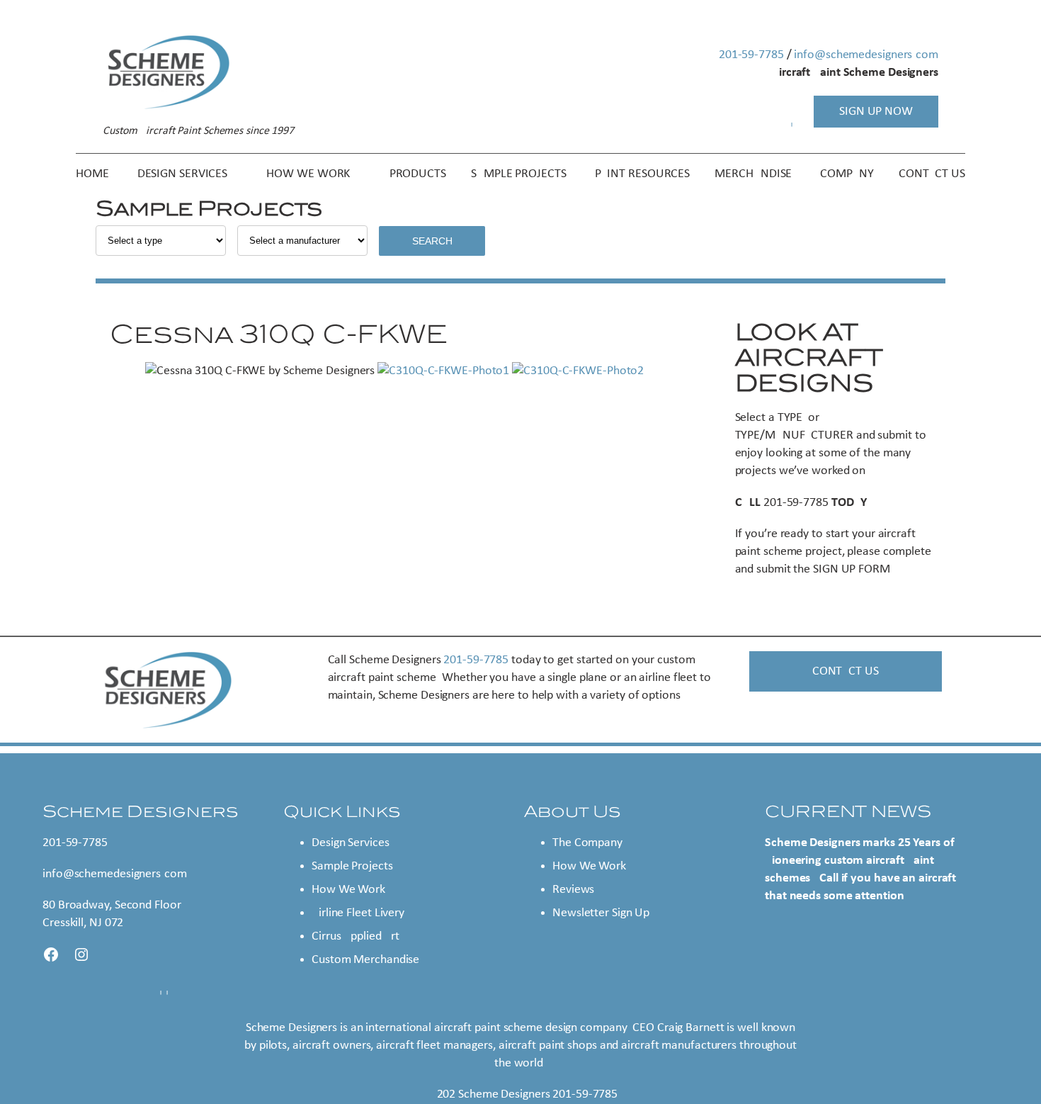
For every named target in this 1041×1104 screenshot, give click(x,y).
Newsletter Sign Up (600, 913)
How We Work (348, 889)
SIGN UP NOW (876, 111)
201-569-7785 (751, 55)
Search (432, 241)
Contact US (845, 671)
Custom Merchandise (365, 960)
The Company (587, 843)
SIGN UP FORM (851, 569)
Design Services (350, 843)
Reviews (573, 889)
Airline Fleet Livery (358, 913)
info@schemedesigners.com (866, 55)
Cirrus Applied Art (355, 936)
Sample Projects (352, 866)
